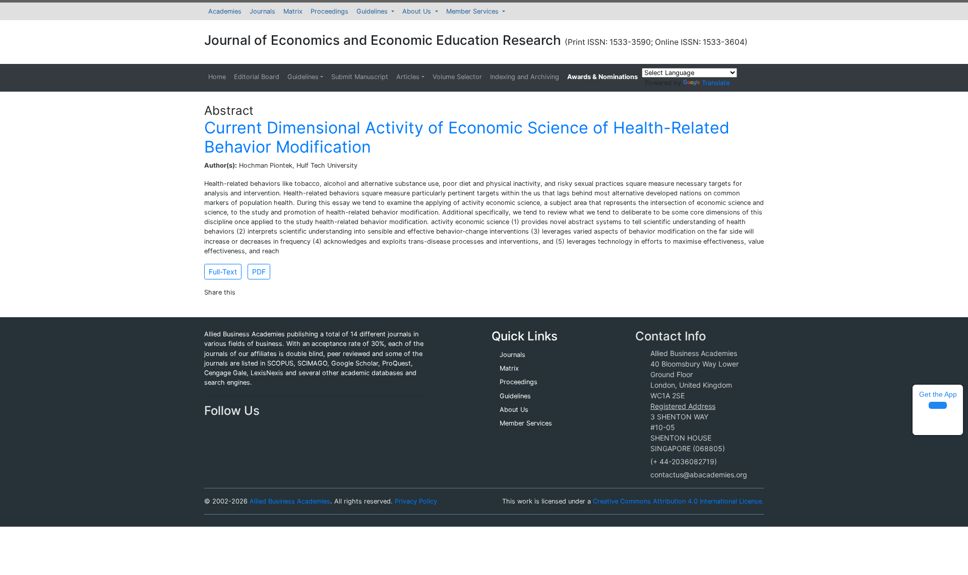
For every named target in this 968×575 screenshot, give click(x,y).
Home (217, 77)
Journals (262, 11)
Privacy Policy (416, 501)
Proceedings (329, 11)
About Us (417, 11)
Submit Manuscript (359, 77)
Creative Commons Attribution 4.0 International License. (678, 501)
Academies (224, 11)
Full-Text (223, 271)
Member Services (473, 11)
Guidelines (373, 11)
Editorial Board (256, 77)
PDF (259, 271)
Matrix (292, 11)
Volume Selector (457, 77)
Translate (716, 83)
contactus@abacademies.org (698, 474)
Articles (407, 77)
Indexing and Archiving (524, 77)
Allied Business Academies (290, 501)
